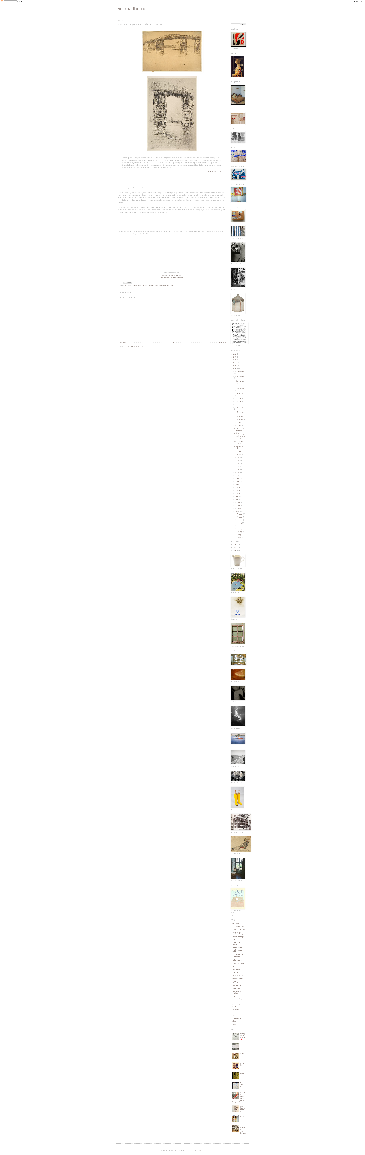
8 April (237, 496)
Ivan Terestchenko (237, 959)
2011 (234, 541)
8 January (238, 535)
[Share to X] (127, 283)
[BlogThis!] (125, 283)
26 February (239, 514)
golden (242, 1053)
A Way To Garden (238, 929)
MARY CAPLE (237, 985)
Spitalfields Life (238, 926)
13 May (237, 481)
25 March (238, 502)
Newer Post (122, 342)
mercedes (236, 988)
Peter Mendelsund (236, 982)
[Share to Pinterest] (131, 283)
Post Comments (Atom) (135, 346)
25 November (239, 384)
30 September (239, 407)
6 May (237, 484)
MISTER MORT (237, 975)
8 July (237, 466)
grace (242, 1116)
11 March (238, 508)
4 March (237, 511)
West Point (170, 285)
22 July (237, 461)
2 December (239, 381)
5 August (238, 455)
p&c (233, 1015)
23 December (239, 376)
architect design (238, 937)
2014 (235, 363)
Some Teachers (242, 1084)
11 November (239, 393)
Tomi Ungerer (237, 947)
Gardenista (236, 923)
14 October (238, 401)
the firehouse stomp (237, 950)
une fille (235, 972)
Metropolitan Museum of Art (149, 285)
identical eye (237, 1009)
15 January (238, 532)
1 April (237, 499)
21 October (238, 398)
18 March (238, 505)
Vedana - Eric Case (237, 1005)
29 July (237, 458)
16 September (239, 412)
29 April (237, 487)
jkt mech (235, 1002)
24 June (237, 469)
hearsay (156, 234)
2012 (235, 369)
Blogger (200, 1150)
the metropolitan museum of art (172, 277)
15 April (237, 493)
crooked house (237, 978)
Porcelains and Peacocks (237, 955)
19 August (238, 425)
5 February (238, 523)
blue (234, 996)
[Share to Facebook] (129, 283)
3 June (237, 475)
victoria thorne (131, 8)
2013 (235, 366)
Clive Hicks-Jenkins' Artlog (237, 933)
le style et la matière (236, 992)
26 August (238, 423)
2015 (235, 360)
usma (164, 285)
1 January (238, 537)
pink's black (236, 1018)
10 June (237, 472)
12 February (239, 520)
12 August (238, 452)
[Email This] (124, 283)
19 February (239, 517)
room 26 (235, 1012)
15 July (237, 463)
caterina (235, 940)
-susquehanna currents (214, 171)
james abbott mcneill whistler (171, 275)
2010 (235, 544)
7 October (238, 404)
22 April (237, 490)
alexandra (236, 969)
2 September (239, 420)
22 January (238, 529)
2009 (235, 547)
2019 (235, 357)
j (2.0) (234, 966)
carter (234, 1024)
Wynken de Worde (236, 943)
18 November (239, 389)
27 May (237, 478)
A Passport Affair (238, 963)
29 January (238, 526)
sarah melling (237, 999)
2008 (235, 550)
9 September (239, 417)
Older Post (222, 342)
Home (172, 342)
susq (160, 285)
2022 (235, 354)
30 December (239, 371)
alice (234, 1021)
